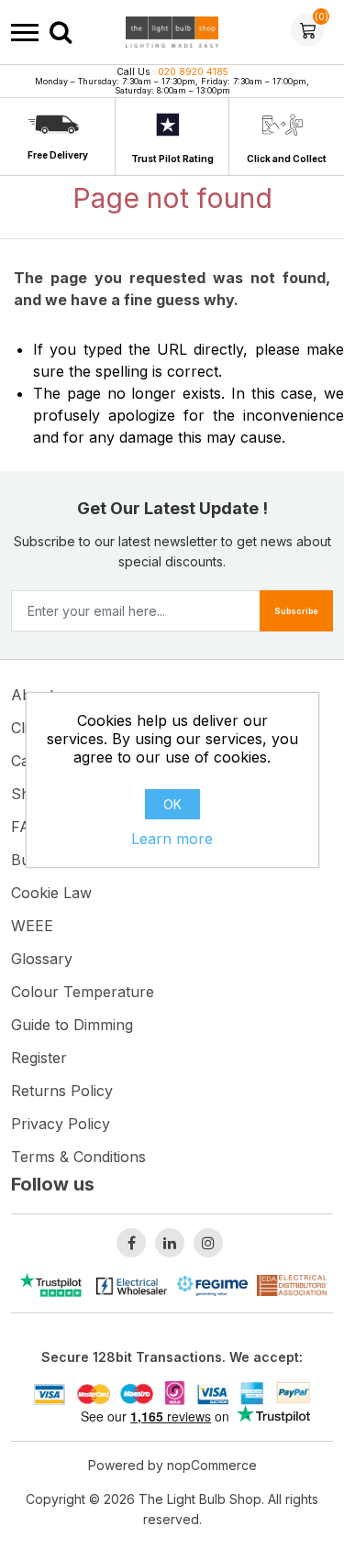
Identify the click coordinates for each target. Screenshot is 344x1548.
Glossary (41, 959)
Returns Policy (62, 1090)
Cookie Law (51, 893)
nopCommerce (212, 1465)
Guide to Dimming (72, 1025)
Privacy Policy (60, 1123)
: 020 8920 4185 (172, 71)
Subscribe (296, 611)
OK (172, 804)
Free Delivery (58, 154)
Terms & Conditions (78, 1156)
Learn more (172, 838)
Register (39, 1057)
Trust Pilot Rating (172, 158)
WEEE (32, 926)
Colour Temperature (82, 992)
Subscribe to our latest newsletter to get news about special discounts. (172, 551)
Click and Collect (287, 158)
